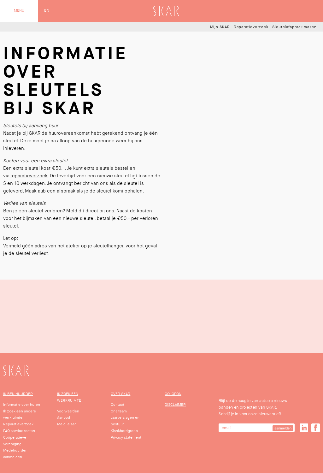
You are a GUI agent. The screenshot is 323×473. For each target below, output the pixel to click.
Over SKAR (120, 394)
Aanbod (63, 417)
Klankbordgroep (124, 431)
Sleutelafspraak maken (294, 27)
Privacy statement (126, 437)
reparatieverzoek (29, 176)
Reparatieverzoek (251, 27)
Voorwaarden (68, 411)
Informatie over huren (21, 404)
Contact (117, 404)
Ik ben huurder (18, 394)
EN (47, 11)
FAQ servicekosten (19, 431)
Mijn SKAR (220, 27)
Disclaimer (175, 404)
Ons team (119, 411)
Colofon (173, 394)
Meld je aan (67, 424)
